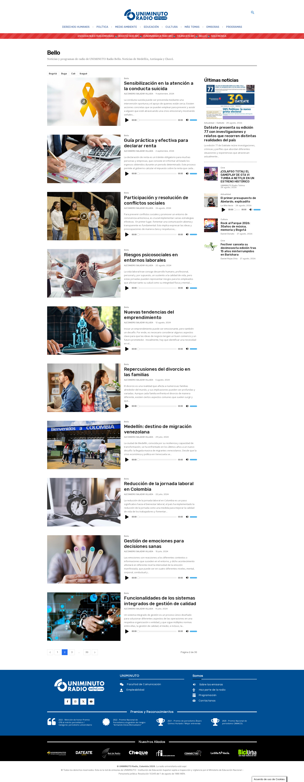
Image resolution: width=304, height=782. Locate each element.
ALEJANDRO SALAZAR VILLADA (138, 94)
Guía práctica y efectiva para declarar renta (156, 143)
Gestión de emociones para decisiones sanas (154, 543)
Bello (126, 79)
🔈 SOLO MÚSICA (217, 36)
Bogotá (53, 73)
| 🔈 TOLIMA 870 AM (183, 36)
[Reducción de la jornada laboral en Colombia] (84, 502)
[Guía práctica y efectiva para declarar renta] (84, 159)
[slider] (193, 120)
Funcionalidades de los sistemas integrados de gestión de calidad (160, 600)
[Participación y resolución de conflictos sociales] (84, 216)
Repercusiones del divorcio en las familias (157, 371)
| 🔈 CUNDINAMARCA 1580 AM (155, 36)
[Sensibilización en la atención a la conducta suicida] (84, 102)
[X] (83, 702)
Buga (64, 73)
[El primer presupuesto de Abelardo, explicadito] (211, 200)
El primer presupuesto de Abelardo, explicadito (238, 199)
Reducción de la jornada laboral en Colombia (159, 486)
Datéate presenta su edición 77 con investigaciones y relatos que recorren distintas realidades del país (230, 133)
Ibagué (83, 73)
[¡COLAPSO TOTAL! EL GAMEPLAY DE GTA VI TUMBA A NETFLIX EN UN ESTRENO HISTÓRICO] (211, 174)
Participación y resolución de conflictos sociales (156, 200)
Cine (223, 168)
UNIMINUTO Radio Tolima (233, 185)
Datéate (220, 123)
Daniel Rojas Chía (229, 259)
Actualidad (209, 123)
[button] (252, 12)
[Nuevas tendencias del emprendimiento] (84, 330)
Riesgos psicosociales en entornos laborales (151, 257)
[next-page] (95, 652)
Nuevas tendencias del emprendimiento (149, 314)
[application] (160, 120)
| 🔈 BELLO (200, 36)
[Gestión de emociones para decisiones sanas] (84, 559)
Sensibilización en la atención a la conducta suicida (158, 86)
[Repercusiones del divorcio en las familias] (84, 387)
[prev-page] (50, 652)
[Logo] (146, 15)
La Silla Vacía (227, 205)
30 (87, 652)
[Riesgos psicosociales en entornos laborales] (84, 273)
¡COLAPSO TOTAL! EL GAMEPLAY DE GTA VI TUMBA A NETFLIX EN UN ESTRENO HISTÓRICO (237, 176)
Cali (73, 73)
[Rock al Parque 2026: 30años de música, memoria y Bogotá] (211, 225)
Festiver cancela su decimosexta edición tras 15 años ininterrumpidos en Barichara (238, 249)
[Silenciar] (187, 120)
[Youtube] (91, 702)
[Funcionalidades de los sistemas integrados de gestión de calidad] (84, 616)
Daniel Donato (227, 234)
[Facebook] (67, 702)
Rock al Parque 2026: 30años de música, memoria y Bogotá (235, 226)
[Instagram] (75, 702)
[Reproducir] (127, 120)
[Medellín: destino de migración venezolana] (84, 445)
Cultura (224, 219)
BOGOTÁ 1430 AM (128, 36)
